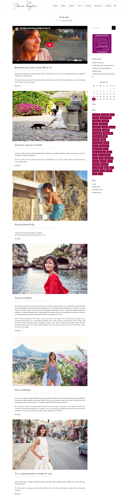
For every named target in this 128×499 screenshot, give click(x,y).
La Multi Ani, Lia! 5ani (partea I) (101, 68)
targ (106, 167)
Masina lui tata (96, 71)
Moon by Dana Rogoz (99, 152)
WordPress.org (96, 192)
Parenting (28, 70)
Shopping (96, 164)
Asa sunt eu (24, 227)
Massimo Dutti (97, 149)
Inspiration (29, 148)
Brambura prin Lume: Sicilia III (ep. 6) (33, 67)
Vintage (109, 171)
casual (95, 124)
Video (37, 70)
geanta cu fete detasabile (100, 136)
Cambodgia (97, 121)
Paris (95, 155)
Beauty (29, 393)
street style (104, 164)
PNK (101, 158)
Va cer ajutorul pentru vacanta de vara (33, 473)
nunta (109, 152)
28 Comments (44, 476)
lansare (95, 146)
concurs (105, 127)
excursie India (97, 133)
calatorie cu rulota (105, 118)
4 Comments (43, 70)
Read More (18, 85)
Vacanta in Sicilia (23, 297)
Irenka (106, 143)
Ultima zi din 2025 (97, 62)
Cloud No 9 (96, 127)
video (102, 171)
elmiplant (105, 130)
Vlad (95, 174)
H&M (103, 139)
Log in (94, 184)
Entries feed (96, 187)
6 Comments (51, 227)
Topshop (96, 171)
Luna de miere (104, 146)
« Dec (94, 104)
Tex (111, 167)
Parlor (95, 158)
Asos (112, 115)
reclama (96, 161)
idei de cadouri (97, 143)
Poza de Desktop (23, 389)
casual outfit (103, 124)
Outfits (39, 148)
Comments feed (97, 189)
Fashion (24, 148)
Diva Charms (97, 130)
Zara (100, 174)
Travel (33, 70)
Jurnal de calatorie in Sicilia (28, 144)
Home (56, 20)
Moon (105, 149)
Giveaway (96, 139)
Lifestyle (24, 70)
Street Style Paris (98, 167)
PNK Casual (109, 158)
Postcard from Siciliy (25, 224)
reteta (109, 161)
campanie (105, 121)
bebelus (95, 118)
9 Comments (46, 301)
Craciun (112, 127)
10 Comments (48, 148)
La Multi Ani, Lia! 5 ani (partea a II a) (103, 65)
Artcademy (105, 115)
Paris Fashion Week (104, 155)
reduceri (103, 161)
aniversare (96, 115)
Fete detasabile (108, 133)
